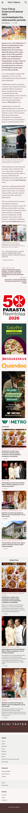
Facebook (4, 795)
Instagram (4, 800)
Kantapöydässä (5, 774)
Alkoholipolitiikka (6, 771)
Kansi (9, 448)
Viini (20, 510)
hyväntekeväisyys (12, 253)
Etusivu (3, 741)
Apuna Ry (15, 251)
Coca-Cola (21, 251)
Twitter (3, 797)
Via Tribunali (5, 256)
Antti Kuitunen (9, 251)
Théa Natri (22, 254)
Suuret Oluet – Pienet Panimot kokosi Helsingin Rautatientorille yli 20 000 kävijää (15, 281)
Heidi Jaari (4, 253)
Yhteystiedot (5, 761)
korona (19, 253)
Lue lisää (5, 458)
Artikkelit (4, 448)
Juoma (3, 749)
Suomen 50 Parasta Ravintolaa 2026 (10, 759)
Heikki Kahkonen (6, 23)
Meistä (3, 756)
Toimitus (4, 776)
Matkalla (14, 540)
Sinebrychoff (16, 254)
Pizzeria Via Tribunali (7, 254)
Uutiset (8, 480)
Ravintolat (21, 448)
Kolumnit (14, 448)
